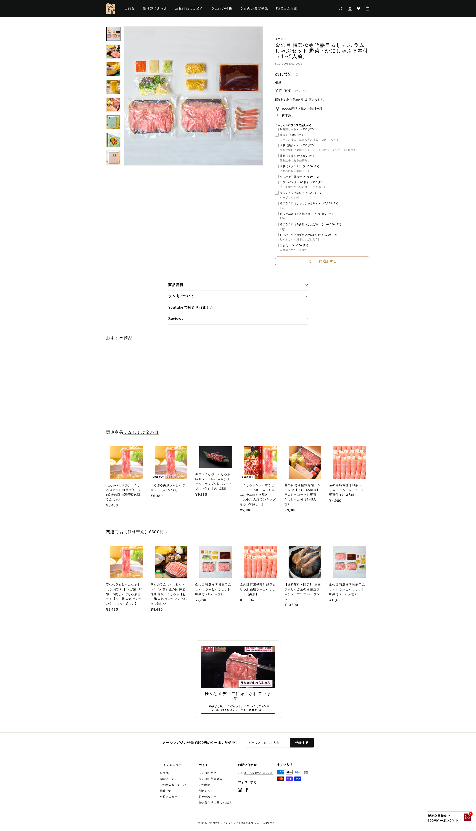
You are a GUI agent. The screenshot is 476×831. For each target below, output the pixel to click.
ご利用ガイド (208, 785)
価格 (278, 83)
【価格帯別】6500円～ (145, 531)
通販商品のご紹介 (189, 8)
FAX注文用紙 (287, 8)
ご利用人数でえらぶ (173, 785)
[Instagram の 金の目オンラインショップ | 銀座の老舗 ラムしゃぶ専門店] (240, 789)
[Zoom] (193, 96)
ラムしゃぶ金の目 (141, 432)
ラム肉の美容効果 (254, 8)
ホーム (279, 38)
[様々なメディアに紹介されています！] (238, 667)
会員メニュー (169, 796)
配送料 (279, 99)
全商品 (130, 8)
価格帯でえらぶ (155, 8)
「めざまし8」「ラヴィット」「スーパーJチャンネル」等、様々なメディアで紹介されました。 (238, 708)
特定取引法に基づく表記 (215, 802)
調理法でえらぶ (170, 779)
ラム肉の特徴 (222, 8)
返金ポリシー (208, 796)
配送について (208, 791)
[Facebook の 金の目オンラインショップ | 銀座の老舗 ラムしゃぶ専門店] (247, 789)
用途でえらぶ (169, 791)
